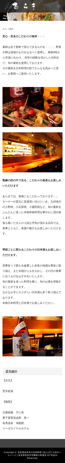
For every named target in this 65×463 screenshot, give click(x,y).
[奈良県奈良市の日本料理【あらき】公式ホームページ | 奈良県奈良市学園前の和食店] (22, 5)
